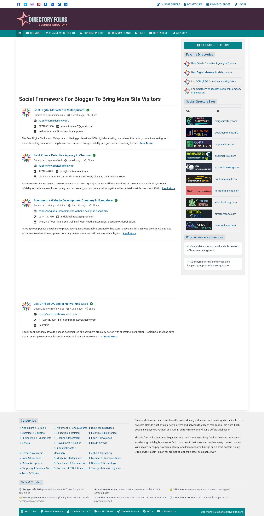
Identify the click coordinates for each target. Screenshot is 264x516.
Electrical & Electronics (104, 432)
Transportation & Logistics (106, 468)
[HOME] (19, 33)
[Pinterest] (38, 4)
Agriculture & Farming (34, 427)
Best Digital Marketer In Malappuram (59, 110)
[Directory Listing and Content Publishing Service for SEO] (199, 121)
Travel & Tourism (31, 473)
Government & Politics (69, 443)
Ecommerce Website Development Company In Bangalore (73, 200)
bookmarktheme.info (226, 132)
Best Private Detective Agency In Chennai (62, 155)
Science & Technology (103, 463)
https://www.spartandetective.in (56, 165)
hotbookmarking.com (227, 190)
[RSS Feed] (59, 4)
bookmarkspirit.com (226, 179)
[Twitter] (25, 4)
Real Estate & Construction (71, 463)
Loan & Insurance (31, 458)
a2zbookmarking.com (227, 167)
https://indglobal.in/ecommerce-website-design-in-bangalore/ (73, 211)
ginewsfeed (55, 160)
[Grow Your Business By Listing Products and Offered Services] (199, 225)
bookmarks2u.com (225, 155)
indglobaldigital (57, 205)
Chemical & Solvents (33, 432)
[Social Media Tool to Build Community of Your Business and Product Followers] (199, 179)
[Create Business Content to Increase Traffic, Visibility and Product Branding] (199, 214)
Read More (146, 143)
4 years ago (76, 308)
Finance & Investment (68, 437)
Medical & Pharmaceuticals (106, 458)
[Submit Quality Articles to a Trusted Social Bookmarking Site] (199, 167)
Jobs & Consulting (101, 453)
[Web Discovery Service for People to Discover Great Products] (199, 144)
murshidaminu (57, 115)
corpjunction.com (224, 144)
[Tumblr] (45, 4)
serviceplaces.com (225, 225)
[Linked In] (65, 4)
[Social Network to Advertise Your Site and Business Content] (199, 190)
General (26, 443)
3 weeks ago (77, 115)
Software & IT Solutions (70, 468)
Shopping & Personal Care (36, 468)
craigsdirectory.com (226, 121)
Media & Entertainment (69, 458)
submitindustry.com (226, 202)
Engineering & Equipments (36, 437)
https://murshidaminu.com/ (54, 120)
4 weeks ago (74, 160)
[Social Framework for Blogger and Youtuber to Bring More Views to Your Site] (42, 18)
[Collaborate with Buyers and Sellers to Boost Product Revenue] (199, 202)
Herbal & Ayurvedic (32, 453)
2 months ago (79, 205)
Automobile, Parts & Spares (72, 427)
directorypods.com (225, 213)
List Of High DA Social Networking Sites (61, 303)
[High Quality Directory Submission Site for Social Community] (199, 155)
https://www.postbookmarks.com (58, 314)
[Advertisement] (166, 19)
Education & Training (68, 432)
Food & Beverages (101, 437)
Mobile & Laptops (32, 463)
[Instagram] (32, 4)
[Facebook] (18, 4)
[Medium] (52, 4)
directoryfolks (56, 308)
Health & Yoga (99, 443)
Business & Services (102, 427)
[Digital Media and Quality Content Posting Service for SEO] (199, 132)
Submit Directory (215, 45)
